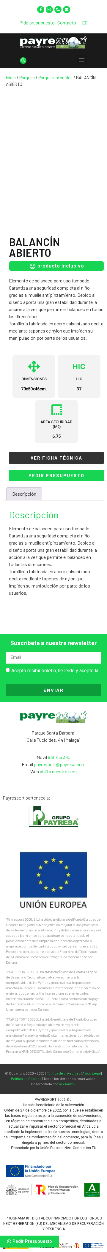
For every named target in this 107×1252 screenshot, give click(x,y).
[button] (81, 60)
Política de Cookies (26, 1078)
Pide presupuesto (37, 22)
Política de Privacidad (28, 677)
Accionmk (67, 1084)
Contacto (66, 22)
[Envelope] (66, 9)
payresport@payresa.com (60, 764)
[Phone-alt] (58, 9)
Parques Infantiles (55, 77)
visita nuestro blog (58, 771)
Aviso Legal (91, 1073)
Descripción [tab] (24, 494)
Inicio (11, 77)
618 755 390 (59, 757)
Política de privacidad (63, 1073)
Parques (27, 77)
